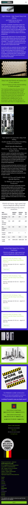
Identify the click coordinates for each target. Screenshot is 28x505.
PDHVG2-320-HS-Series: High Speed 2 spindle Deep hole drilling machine (13, 260)
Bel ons (14, 430)
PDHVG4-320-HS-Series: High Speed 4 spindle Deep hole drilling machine (13, 296)
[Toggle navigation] (26, 2)
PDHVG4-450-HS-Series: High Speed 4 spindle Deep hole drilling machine (13, 316)
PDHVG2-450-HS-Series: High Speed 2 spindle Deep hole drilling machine (13, 277)
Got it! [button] (14, 502)
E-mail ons (14, 434)
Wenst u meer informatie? (14, 425)
